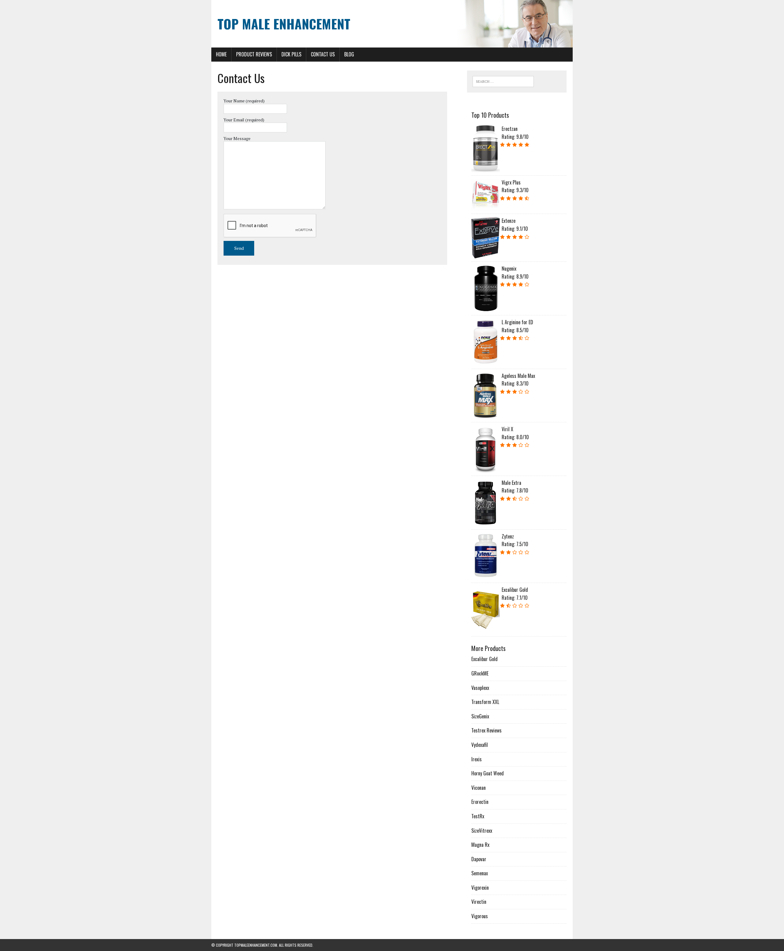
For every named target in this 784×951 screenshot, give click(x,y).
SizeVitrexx (481, 830)
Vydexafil (479, 744)
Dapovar (478, 859)
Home (221, 54)
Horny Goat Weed (487, 773)
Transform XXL (485, 702)
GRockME (479, 673)
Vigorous (479, 916)
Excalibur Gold (484, 659)
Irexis (476, 759)
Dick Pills (291, 54)
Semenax (479, 873)
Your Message (237, 138)
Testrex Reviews (486, 730)
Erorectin (479, 801)
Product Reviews (254, 54)
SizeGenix (480, 716)
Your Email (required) (244, 120)
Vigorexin (480, 887)
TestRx (477, 816)
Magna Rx (480, 844)
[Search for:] (503, 81)
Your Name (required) (244, 101)
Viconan (478, 787)
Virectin (478, 901)
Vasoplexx (480, 687)
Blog (349, 54)
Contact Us (323, 54)
